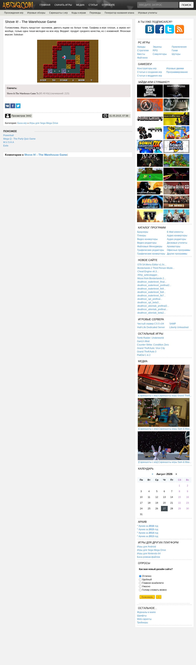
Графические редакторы (150, 250)
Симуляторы (160, 54)
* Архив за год (147, 526)
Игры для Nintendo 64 (149, 553)
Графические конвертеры (151, 253)
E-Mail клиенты (175, 232)
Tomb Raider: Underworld (150, 338)
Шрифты (142, 615)
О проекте (108, 5)
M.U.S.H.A (8, 142)
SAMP (172, 323)
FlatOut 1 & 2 (143, 355)
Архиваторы (173, 246)
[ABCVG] (18, 7)
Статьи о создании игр (149, 72)
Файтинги (142, 57)
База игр (22, 123)
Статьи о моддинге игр (149, 75)
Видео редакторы (147, 242)
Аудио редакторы (176, 239)
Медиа (80, 5)
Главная (45, 5)
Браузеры (142, 232)
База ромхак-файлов (148, 557)
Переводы (95, 12)
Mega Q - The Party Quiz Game (19, 138)
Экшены (157, 47)
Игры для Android (146, 546)
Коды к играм (79, 12)
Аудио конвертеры (177, 235)
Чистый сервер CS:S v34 (150, 323)
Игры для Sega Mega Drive (43, 123)
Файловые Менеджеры (149, 246)
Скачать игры (63, 5)
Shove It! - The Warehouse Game (45, 154)
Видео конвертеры (147, 239)
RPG (155, 50)
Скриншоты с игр (58, 12)
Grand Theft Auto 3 (146, 351)
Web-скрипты (144, 619)
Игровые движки (175, 68)
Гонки (175, 50)
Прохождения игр (13, 12)
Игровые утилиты (147, 12)
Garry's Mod (143, 341)
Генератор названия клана (119, 12)
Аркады (141, 47)
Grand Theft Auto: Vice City (151, 348)
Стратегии (143, 50)
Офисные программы (178, 250)
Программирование (177, 72)
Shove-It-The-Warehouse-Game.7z (22, 93)
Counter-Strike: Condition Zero (153, 344)
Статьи (93, 5)
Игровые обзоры (36, 12)
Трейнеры (142, 622)
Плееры (141, 235)
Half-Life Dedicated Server (151, 327)
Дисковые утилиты (177, 242)
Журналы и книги (146, 612)
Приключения (179, 47)
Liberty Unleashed (179, 327)
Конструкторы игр (147, 68)
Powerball (8, 135)
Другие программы (177, 253)
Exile (5, 145)
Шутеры (176, 54)
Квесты (141, 54)
